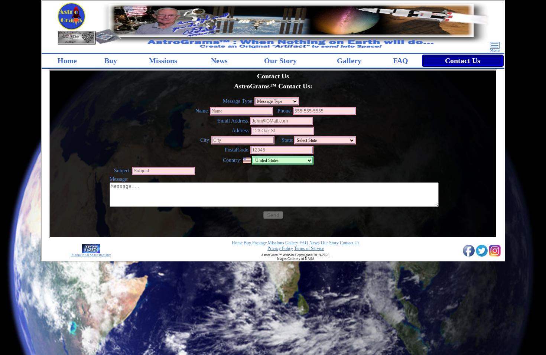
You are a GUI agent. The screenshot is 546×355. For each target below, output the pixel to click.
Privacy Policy (280, 248)
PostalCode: (237, 150)
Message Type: (238, 101)
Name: (202, 111)
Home (67, 60)
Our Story (280, 60)
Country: (232, 160)
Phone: (284, 111)
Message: (119, 179)
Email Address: (233, 121)
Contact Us (462, 60)
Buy (110, 60)
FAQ (400, 60)
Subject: (122, 170)
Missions (276, 242)
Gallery (349, 60)
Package (259, 242)
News (219, 60)
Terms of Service (309, 248)
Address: (241, 130)
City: (205, 140)
